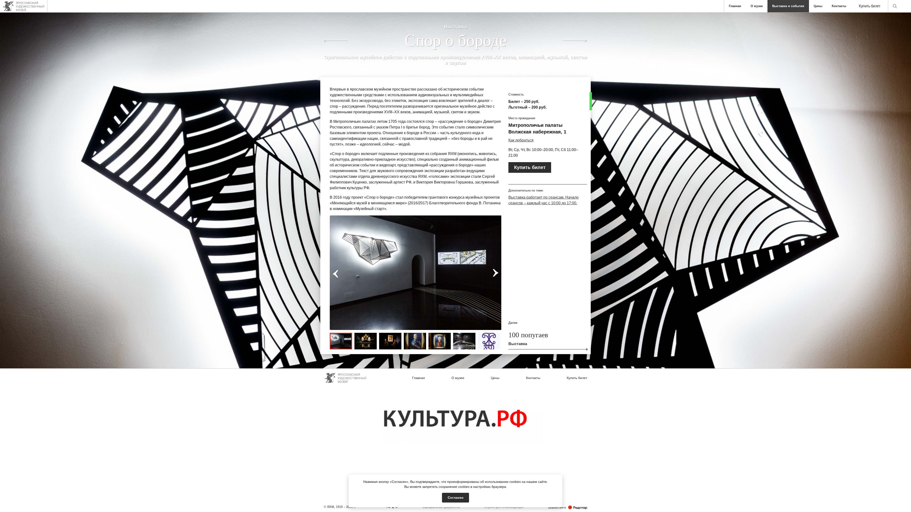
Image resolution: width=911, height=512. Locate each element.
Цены (818, 6)
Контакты (839, 6)
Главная (735, 6)
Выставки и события (788, 6)
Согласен (455, 497)
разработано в (567, 507)
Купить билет (869, 6)
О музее (757, 6)
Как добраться (521, 140)
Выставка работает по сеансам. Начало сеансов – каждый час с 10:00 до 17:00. (543, 200)
